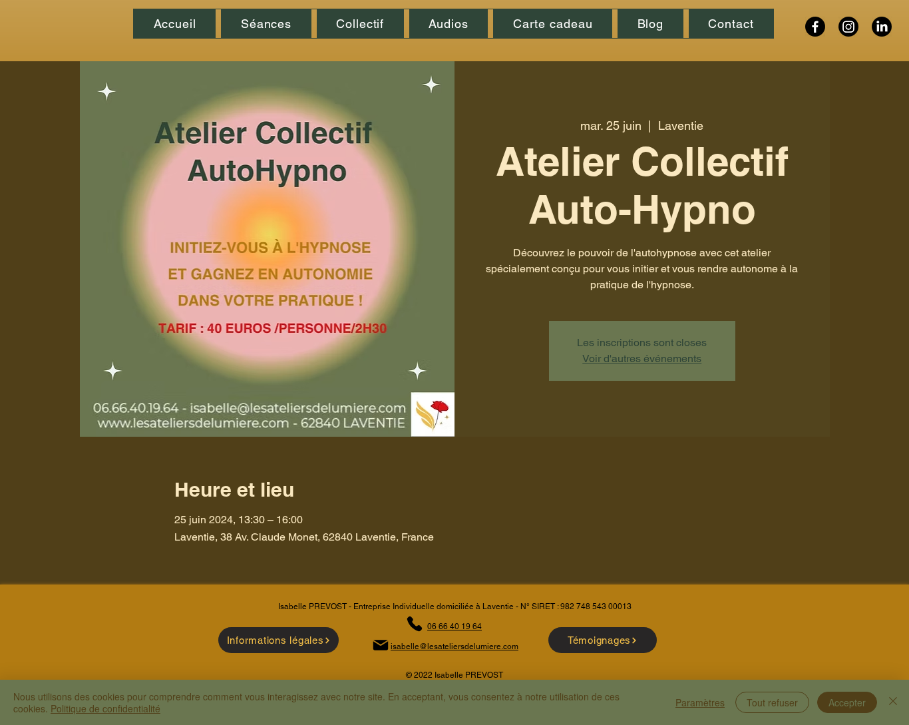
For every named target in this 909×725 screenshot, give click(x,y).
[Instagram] (848, 27)
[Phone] (414, 623)
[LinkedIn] (882, 27)
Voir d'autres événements (641, 358)
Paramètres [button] (700, 702)
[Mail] (380, 644)
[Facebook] (815, 27)
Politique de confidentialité (105, 708)
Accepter (847, 702)
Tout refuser (772, 702)
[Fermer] (893, 702)
